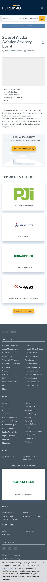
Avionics (5, 414)
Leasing (28, 345)
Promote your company (23, 26)
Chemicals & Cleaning (10, 360)
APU (4, 410)
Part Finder (9, 457)
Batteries (6, 352)
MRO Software (31, 352)
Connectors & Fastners (11, 363)
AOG (4, 406)
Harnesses (6, 443)
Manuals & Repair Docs (34, 349)
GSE (4, 385)
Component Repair (9, 421)
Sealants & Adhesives (33, 367)
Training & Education (33, 385)
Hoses (4, 389)
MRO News (28, 512)
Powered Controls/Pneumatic (32, 422)
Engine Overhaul (8, 436)
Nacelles (28, 417)
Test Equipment (31, 378)
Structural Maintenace (33, 431)
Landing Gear (30, 406)
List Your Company (12, 559)
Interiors (28, 403)
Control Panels (8, 428)
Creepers (5, 371)
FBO (4, 378)
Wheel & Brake (30, 438)
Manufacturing (30, 414)
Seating (27, 427)
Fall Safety (6, 374)
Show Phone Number (13, 50)
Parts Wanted (7, 534)
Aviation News (8, 512)
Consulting (6, 367)
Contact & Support (12, 555)
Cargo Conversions (9, 417)
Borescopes (7, 356)
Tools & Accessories (32, 382)
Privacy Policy (8, 568)
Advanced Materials (10, 345)
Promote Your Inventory (30, 458)
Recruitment (29, 360)
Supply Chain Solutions (33, 374)
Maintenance (30, 410)
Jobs (4, 531)
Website (30, 50)
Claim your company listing (23, 148)
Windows (28, 442)
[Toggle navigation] (42, 7)
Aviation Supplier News (32, 516)
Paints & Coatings (32, 356)
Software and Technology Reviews (10, 517)
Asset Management (10, 349)
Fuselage (5, 439)
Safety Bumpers (31, 363)
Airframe (5, 403)
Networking (29, 531)
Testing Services (31, 435)
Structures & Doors (32, 371)
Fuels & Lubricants (9, 382)
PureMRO (9, 332)
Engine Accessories (9, 432)
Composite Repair (9, 425)
